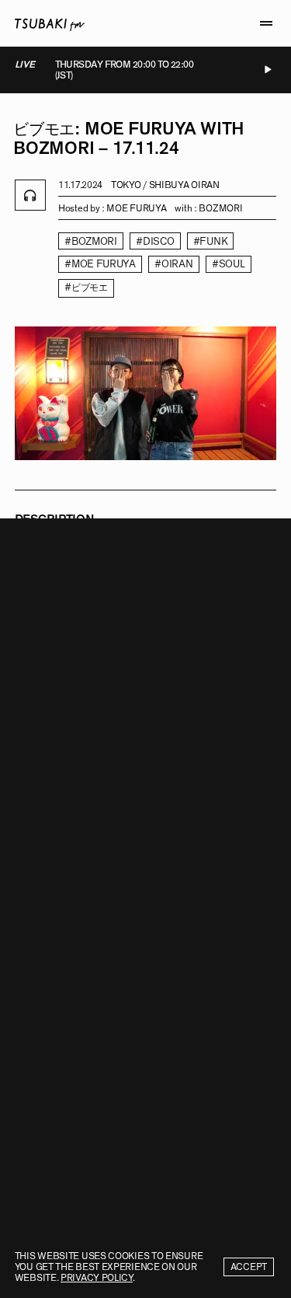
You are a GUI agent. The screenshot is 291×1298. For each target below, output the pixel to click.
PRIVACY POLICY (97, 1277)
